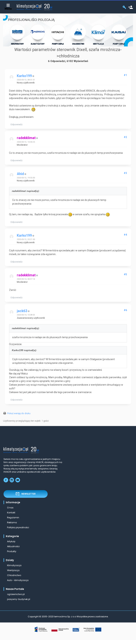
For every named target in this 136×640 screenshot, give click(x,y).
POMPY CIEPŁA (58, 44)
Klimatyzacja (14, 565)
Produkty (11, 551)
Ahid (20, 174)
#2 (125, 137)
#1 (125, 75)
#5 (125, 274)
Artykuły (11, 541)
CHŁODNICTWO (78, 44)
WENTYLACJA (98, 44)
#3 (125, 173)
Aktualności (13, 546)
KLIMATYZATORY (37, 44)
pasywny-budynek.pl (18, 599)
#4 (125, 234)
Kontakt (11, 512)
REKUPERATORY (17, 44)
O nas (10, 507)
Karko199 (24, 76)
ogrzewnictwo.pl (16, 594)
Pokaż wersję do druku (18, 413)
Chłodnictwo (14, 575)
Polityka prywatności (18, 527)
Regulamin (13, 517)
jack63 (22, 311)
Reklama (12, 522)
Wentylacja (13, 570)
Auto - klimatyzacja (18, 580)
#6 (125, 310)
